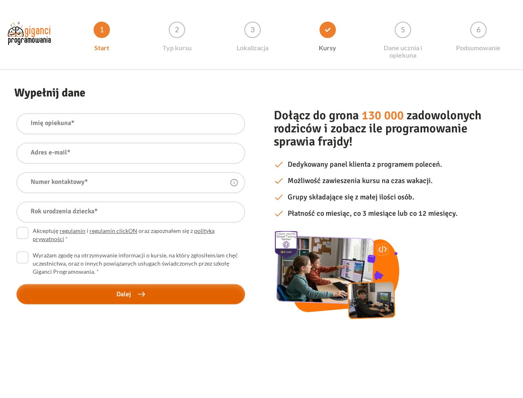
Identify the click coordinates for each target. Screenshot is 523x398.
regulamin (72, 230)
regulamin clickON (113, 230)
